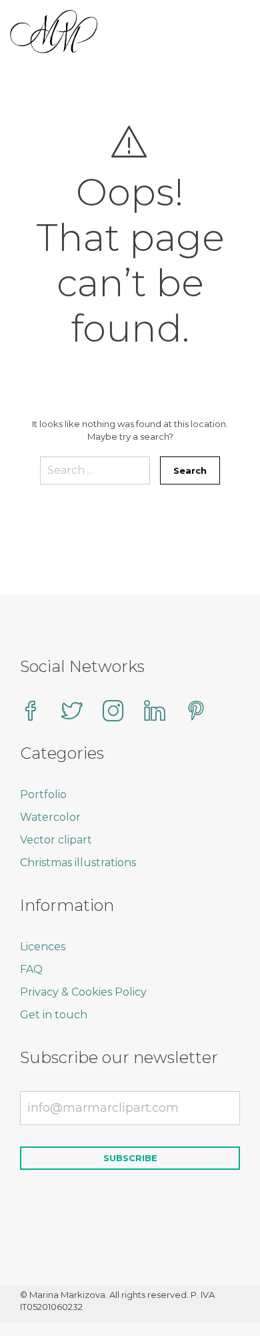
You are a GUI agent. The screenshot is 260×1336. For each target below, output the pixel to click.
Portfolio (43, 794)
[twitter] (72, 712)
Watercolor (50, 817)
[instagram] (113, 712)
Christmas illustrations (78, 862)
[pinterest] (196, 712)
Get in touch (53, 1014)
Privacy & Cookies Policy (83, 992)
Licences (42, 946)
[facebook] (30, 712)
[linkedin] (154, 712)
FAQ (31, 969)
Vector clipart (56, 839)
